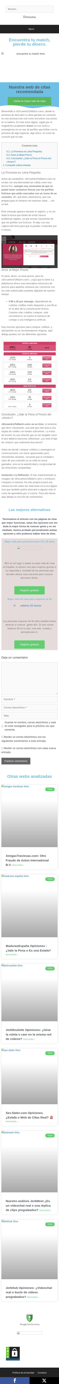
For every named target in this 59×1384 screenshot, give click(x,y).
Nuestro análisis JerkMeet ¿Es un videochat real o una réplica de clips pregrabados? (28, 1205)
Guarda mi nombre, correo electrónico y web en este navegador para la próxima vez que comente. (30, 726)
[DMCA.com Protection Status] (13, 1359)
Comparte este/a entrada (17, 165)
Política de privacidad (23, 1372)
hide (35, 146)
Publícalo (44, 1380)
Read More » (18, 865)
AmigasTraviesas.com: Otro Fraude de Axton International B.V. (27, 860)
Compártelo (15, 1380)
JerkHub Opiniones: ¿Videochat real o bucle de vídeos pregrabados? (29, 1292)
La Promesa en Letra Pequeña (24, 151)
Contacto (42, 1372)
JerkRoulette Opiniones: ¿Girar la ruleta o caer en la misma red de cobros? (28, 1034)
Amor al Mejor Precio (19, 155)
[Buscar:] (29, 9)
